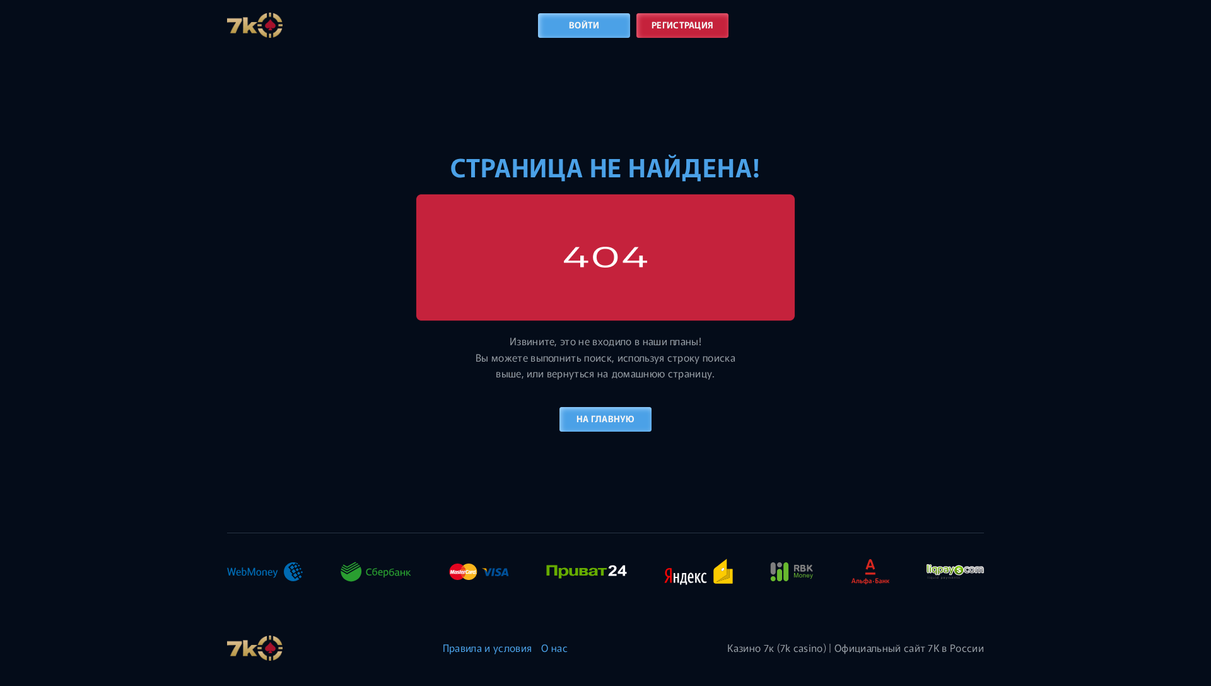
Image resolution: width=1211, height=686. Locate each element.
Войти (584, 24)
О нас (554, 647)
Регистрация (682, 24)
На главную (605, 418)
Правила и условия (487, 647)
